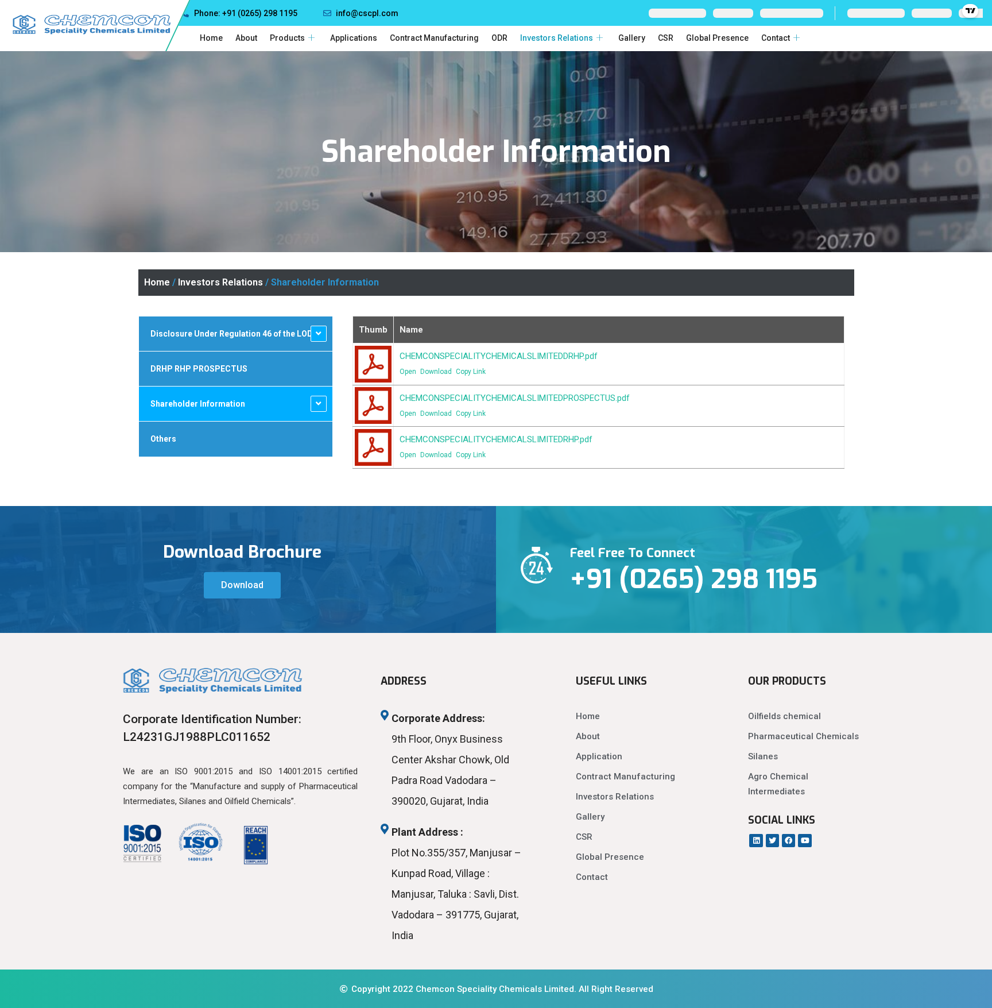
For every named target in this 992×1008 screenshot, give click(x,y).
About (246, 38)
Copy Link (471, 372)
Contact (775, 38)
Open (408, 372)
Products (287, 38)
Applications (353, 38)
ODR (499, 38)
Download (436, 372)
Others (163, 438)
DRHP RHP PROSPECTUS (198, 368)
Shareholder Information (197, 403)
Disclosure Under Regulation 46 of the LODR (234, 333)
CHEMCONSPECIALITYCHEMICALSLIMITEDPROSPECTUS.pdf (515, 398)
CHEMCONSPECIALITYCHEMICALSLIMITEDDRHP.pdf (499, 356)
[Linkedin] (755, 840)
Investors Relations (556, 38)
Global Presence (717, 38)
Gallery (631, 38)
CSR (665, 38)
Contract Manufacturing (434, 38)
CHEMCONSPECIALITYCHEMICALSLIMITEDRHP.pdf (496, 439)
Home (211, 38)
